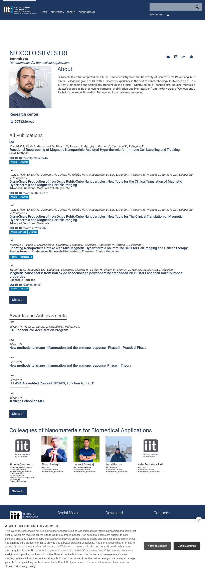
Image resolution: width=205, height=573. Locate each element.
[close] (198, 520)
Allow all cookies (157, 546)
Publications (86, 12)
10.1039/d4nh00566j (25, 284)
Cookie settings (187, 546)
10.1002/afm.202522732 (27, 228)
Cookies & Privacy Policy (21, 566)
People (70, 12)
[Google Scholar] (191, 57)
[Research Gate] (183, 57)
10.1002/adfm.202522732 (28, 193)
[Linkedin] (176, 57)
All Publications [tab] (26, 135)
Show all (18, 300)
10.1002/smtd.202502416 (28, 158)
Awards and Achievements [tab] (38, 315)
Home (44, 12)
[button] (57, 10)
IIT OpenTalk (156, 15)
